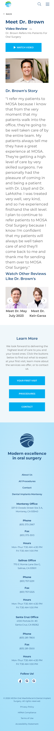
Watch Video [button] (25, 47)
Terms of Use (27, 718)
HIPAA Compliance (27, 712)
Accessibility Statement (27, 724)
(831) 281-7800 (27, 637)
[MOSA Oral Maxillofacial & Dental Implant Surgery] (8, 4)
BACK (9, 14)
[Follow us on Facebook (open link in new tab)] (20, 681)
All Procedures (27, 481)
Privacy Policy (27, 707)
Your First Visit (27, 380)
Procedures (27, 393)
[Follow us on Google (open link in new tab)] (27, 681)
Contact (27, 406)
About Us (27, 474)
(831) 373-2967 (27, 524)
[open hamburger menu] (48, 4)
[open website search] (42, 4)
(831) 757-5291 (27, 581)
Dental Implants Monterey (27, 494)
